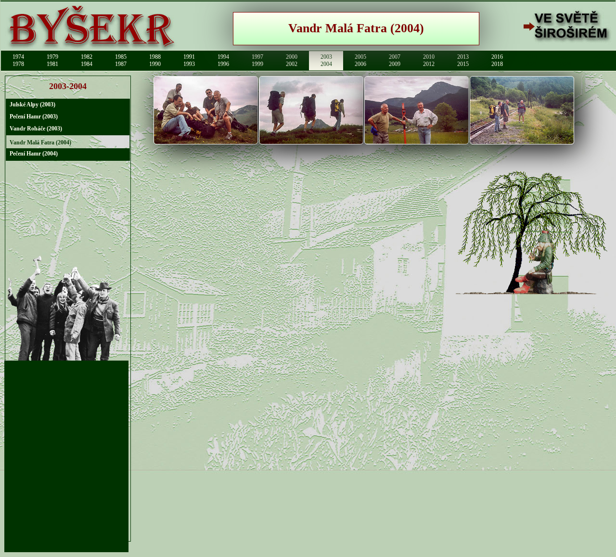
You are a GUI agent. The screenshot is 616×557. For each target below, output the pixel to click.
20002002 (291, 60)
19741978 (18, 60)
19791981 (52, 60)
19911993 (189, 60)
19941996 (223, 60)
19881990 (155, 60)
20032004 (326, 60)
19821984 (86, 60)
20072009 (394, 60)
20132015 (463, 60)
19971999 (257, 60)
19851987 (121, 60)
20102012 (429, 60)
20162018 (497, 60)
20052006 (360, 60)
